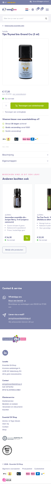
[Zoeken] (46, 18)
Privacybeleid (27, 469)
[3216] (27, 238)
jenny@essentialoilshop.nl (20, 318)
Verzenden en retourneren (12, 407)
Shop (4, 429)
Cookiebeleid (39, 469)
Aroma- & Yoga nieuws (11, 421)
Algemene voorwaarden (11, 469)
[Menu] (47, 9)
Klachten (5, 409)
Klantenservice (7, 401)
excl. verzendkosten (19, 94)
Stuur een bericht (15, 300)
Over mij (5, 423)
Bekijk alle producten (14, 249)
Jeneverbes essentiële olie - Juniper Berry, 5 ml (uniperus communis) (16, 218)
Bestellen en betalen (10, 404)
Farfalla (5, 31)
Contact (5, 426)
